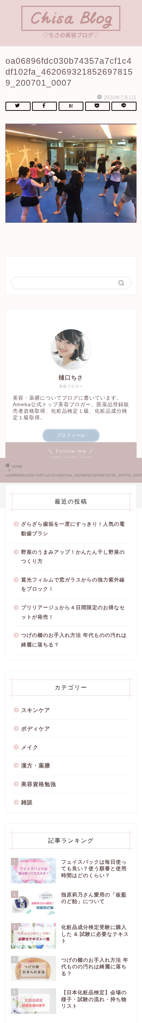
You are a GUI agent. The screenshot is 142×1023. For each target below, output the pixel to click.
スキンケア (35, 710)
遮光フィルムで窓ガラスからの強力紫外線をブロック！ (73, 584)
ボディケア (35, 729)
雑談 (27, 802)
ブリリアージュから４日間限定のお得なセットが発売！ (73, 612)
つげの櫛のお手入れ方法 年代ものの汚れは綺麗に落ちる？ (74, 640)
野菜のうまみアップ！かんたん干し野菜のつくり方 (73, 556)
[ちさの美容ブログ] (71, 36)
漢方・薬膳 (35, 765)
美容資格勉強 (38, 784)
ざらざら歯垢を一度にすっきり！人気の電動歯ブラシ (73, 528)
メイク (30, 747)
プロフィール (71, 435)
